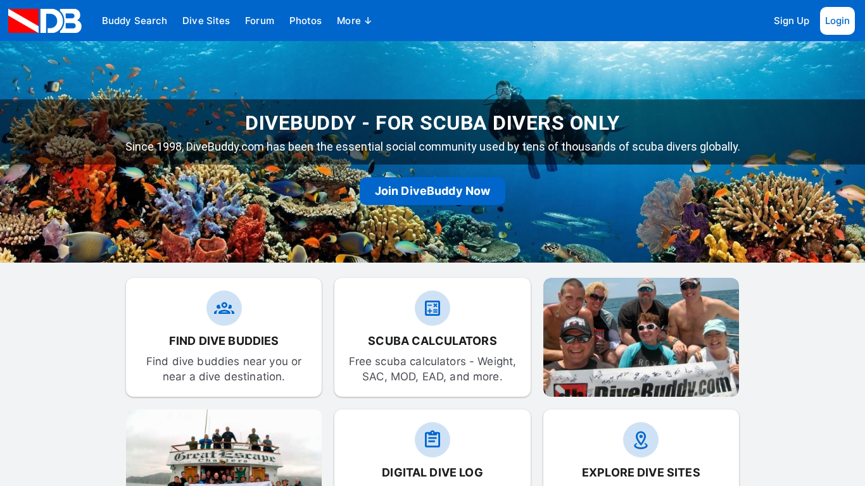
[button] (134, 21)
